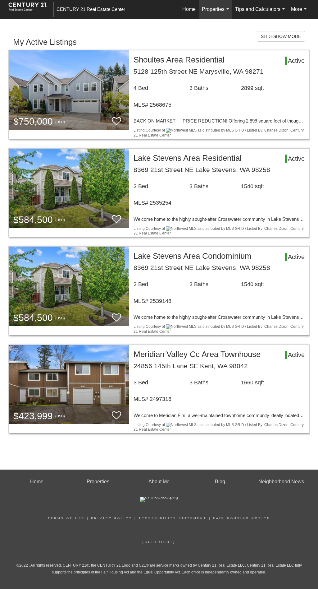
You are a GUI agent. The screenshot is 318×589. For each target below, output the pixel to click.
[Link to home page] (30, 9)
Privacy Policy (111, 518)
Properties (216, 13)
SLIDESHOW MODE (281, 36)
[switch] (116, 121)
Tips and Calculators (261, 13)
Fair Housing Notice (241, 518)
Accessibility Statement (173, 518)
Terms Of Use (66, 518)
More (300, 13)
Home (189, 9)
